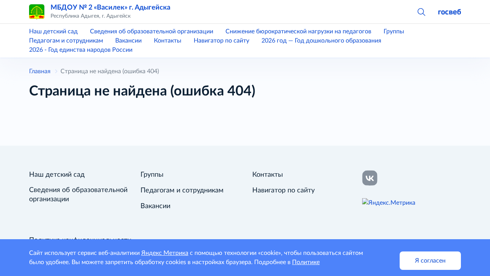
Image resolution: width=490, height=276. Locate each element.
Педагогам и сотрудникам (66, 41)
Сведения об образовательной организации (151, 31)
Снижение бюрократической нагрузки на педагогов (298, 31)
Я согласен (430, 261)
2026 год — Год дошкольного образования (321, 41)
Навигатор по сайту (221, 41)
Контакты (167, 41)
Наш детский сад (53, 31)
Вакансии (128, 41)
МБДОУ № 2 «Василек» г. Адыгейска (110, 7)
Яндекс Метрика (164, 253)
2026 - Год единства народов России (80, 50)
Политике (306, 262)
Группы (394, 31)
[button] (421, 11)
